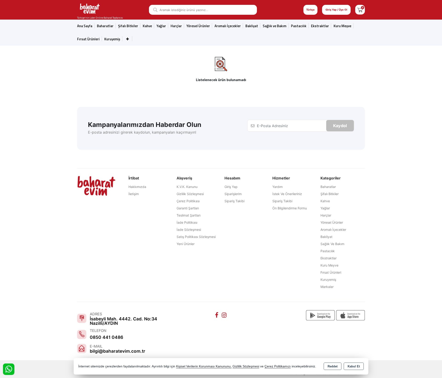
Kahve (147, 26)
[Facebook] (217, 315)
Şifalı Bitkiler (329, 194)
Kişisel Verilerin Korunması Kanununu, (204, 366)
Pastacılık (298, 26)
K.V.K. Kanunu (187, 187)
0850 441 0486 (106, 337)
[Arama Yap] (153, 10)
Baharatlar (328, 187)
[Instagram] (224, 315)
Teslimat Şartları (189, 215)
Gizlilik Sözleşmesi (190, 194)
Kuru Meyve (342, 26)
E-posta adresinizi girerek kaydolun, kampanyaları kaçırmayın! (142, 132)
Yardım (277, 187)
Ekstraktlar (320, 26)
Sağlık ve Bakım (332, 244)
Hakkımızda (137, 187)
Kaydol (340, 125)
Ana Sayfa (84, 26)
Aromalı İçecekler (228, 26)
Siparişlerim (233, 194)
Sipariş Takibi (234, 201)
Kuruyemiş (112, 39)
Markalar (327, 287)
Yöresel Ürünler (331, 222)
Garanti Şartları (188, 208)
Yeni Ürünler (186, 244)
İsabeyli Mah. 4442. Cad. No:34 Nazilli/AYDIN (123, 321)
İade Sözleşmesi (189, 229)
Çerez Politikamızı (278, 366)
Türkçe (310, 9)
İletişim (133, 194)
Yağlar (325, 208)
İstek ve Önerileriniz (287, 194)
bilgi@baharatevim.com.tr (117, 351)
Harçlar (176, 26)
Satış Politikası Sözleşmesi (196, 237)
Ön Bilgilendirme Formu (289, 208)
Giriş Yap (231, 187)
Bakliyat (251, 26)
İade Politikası (187, 222)
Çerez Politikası (188, 201)
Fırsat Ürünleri (88, 39)
